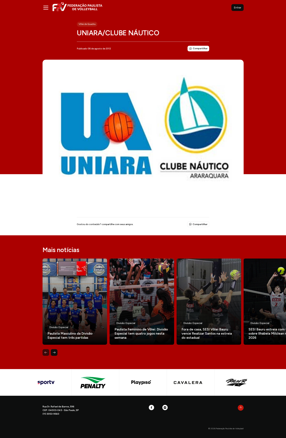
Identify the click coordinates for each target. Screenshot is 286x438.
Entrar (237, 7)
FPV (77, 6)
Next (54, 352)
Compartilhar (200, 48)
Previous (46, 352)
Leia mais (75, 302)
